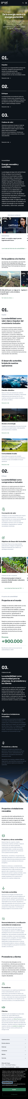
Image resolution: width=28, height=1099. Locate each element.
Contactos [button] (4, 1050)
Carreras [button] (4, 1058)
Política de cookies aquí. (7, 1082)
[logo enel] (4, 3)
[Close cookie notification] (26, 1070)
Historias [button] (4, 1047)
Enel (3, 1065)
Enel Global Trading (10, 1065)
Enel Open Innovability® (8, 1067)
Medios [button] (3, 1054)
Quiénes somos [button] (6, 1039)
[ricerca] (23, 3)
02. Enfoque (8, 145)
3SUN (17, 1067)
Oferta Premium (18, 1019)
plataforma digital (17, 1026)
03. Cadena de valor (21, 145)
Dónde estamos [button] (6, 1043)
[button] (26, 281)
